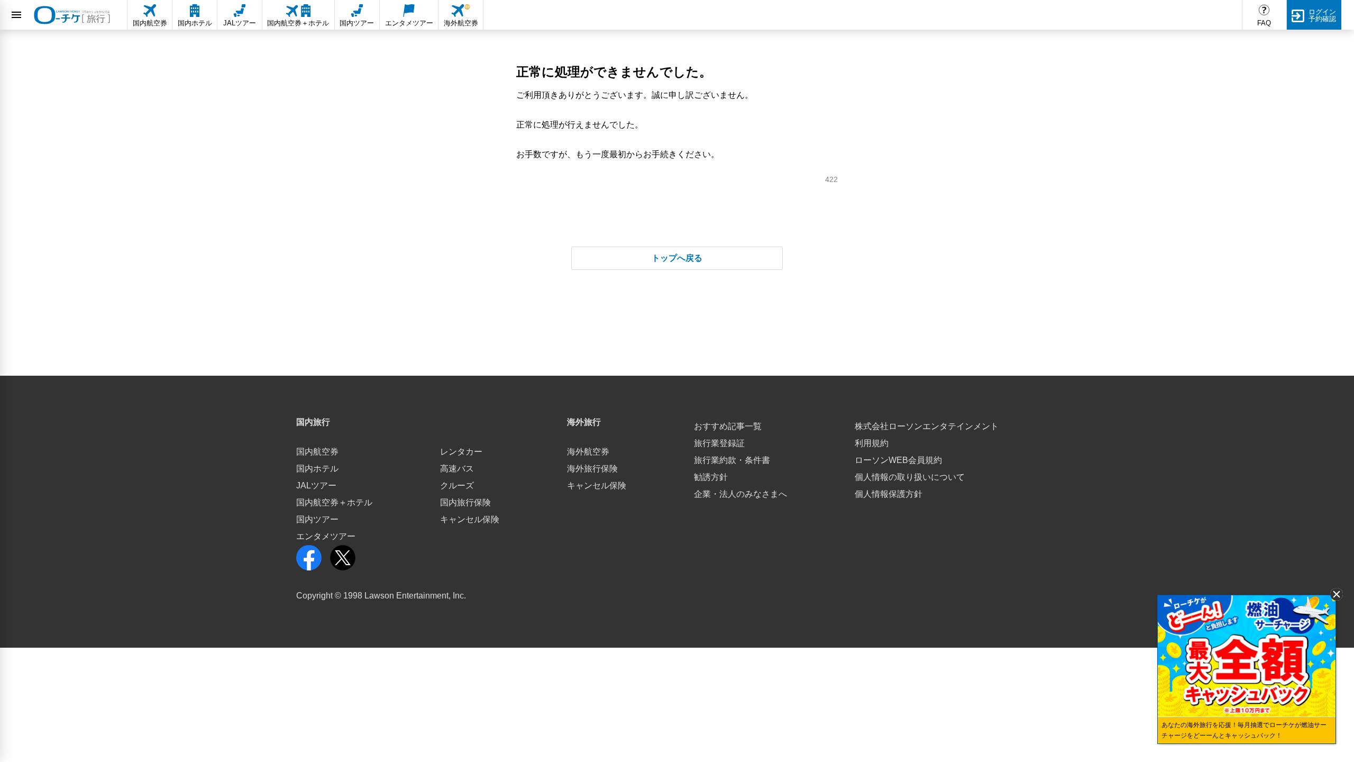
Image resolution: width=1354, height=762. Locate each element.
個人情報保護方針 (888, 493)
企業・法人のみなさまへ (740, 493)
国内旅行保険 (465, 502)
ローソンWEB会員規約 (898, 460)
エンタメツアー (325, 536)
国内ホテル (317, 468)
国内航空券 (317, 451)
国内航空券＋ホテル (334, 502)
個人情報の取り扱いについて (910, 477)
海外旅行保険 (592, 468)
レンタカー (461, 451)
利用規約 (872, 443)
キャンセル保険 (469, 519)
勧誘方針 (711, 477)
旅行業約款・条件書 (732, 460)
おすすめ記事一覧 (728, 426)
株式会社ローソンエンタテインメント (927, 426)
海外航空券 (588, 451)
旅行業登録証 (719, 443)
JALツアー (316, 485)
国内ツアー (317, 519)
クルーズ (457, 485)
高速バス (457, 468)
